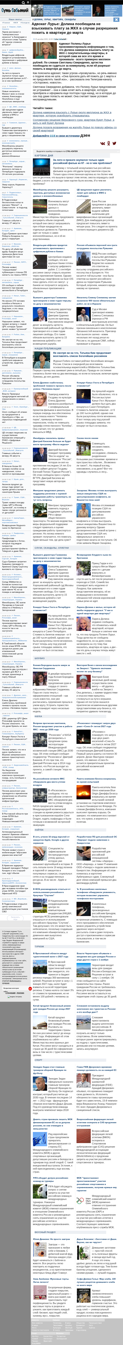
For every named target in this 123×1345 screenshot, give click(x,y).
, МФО (14, 107)
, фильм (17, 68)
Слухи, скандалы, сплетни (52, 548)
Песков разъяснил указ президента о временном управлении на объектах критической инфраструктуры (14, 796)
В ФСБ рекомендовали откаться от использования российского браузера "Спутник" (51, 892)
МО (15, 899)
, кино (23, 695)
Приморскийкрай (21, 389)
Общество (80, 1323)
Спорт (38, 1060)
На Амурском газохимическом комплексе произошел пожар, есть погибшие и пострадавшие (14, 775)
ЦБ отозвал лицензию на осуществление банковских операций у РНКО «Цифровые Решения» (14, 438)
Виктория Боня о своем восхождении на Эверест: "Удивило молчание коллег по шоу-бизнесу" (97, 668)
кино (11, 68)
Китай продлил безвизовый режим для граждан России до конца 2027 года (52, 1009)
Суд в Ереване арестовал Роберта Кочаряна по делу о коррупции (15, 236)
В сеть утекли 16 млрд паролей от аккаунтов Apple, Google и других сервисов (51, 840)
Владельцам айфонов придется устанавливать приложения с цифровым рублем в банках (50, 248)
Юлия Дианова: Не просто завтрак (51, 1239)
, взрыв (21, 161)
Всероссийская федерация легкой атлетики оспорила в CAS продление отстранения (96, 1122)
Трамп (16, 497)
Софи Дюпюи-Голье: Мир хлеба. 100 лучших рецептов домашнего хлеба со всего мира (96, 1282)
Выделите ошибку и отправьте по (57, 151)
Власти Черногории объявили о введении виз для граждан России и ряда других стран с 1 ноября (96, 956)
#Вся (15, 22)
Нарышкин (18, 316)
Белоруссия (62, 1339)
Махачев (17, 244)
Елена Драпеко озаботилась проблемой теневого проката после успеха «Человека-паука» (52, 386)
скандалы (70, 19)
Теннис (35, 1341)
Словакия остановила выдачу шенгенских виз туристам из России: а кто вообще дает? (96, 1009)
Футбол (35, 1336)
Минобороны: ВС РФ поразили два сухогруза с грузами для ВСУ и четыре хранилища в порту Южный (14, 672)
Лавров (12, 27)
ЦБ (10, 107)
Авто (91, 1325)
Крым (16, 479)
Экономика (57, 1325)
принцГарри (19, 518)
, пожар (11, 767)
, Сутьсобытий (8, 218)
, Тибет (22, 296)
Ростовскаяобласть (10, 809)
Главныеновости (21, 215)
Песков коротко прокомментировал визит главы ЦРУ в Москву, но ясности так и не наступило (14, 626)
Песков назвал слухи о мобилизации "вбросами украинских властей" (14, 852)
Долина (38, 19)
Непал (16, 296)
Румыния (17, 371)
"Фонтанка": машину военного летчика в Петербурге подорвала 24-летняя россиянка (83, 10)
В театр (56, 1330)
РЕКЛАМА (20, 993)
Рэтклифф (18, 713)
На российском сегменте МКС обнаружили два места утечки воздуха (49, 782)
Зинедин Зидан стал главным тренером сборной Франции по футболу (49, 1070)
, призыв (23, 141)
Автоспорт (48, 1339)
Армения (17, 228)
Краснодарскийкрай (10, 881)
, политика (18, 847)
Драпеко (17, 695)
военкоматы (14, 141)
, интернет (11, 391)
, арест (12, 231)
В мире (35, 1325)
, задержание (14, 863)
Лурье (47, 19)
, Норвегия (22, 179)
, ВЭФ (4, 391)
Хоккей (35, 1339)
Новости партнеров (40, 1330)
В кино (68, 1323)
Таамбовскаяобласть (11, 638)
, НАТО (23, 262)
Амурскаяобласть (21, 765)
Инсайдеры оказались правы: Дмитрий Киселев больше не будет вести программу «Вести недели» (52, 441)
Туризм (39, 946)
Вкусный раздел (45, 1232)
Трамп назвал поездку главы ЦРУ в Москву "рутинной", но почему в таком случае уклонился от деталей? (14, 507)
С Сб (60, 39)
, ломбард (22, 107)
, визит (14, 318)
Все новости (37, 1323)
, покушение (13, 355)
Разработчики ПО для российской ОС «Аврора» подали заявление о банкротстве (97, 840)
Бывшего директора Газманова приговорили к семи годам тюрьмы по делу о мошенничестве (52, 300)
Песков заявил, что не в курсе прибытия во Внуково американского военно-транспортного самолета (14, 754)
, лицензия (23, 430)
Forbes (16, 334)
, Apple (10, 52)
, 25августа (19, 684)
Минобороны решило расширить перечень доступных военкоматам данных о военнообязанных (14, 151)
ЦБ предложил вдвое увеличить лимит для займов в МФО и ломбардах (94, 193)
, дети (21, 479)
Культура (57, 1328)
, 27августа (19, 218)
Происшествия (95, 1323)
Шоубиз (40, 658)
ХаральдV (13, 179)
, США (18, 27)
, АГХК (4, 767)
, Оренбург (23, 407)
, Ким (22, 334)
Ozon (16, 407)
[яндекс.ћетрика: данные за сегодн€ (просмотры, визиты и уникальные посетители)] (15, 997)
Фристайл (48, 1341)
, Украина (18, 600)
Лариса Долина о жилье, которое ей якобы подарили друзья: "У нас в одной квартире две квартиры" (96, 610)
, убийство (14, 246)
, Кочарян (13, 559)
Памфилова (19, 533)
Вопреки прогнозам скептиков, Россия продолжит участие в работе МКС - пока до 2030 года (52, 726)
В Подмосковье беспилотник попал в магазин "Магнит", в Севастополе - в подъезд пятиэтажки (14, 205)
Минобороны (19, 597)
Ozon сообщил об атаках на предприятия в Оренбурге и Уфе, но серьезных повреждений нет (14, 417)
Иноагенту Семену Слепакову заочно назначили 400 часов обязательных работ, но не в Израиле (96, 300)
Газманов (13, 123)
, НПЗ (21, 809)
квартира (58, 19)
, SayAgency (19, 734)
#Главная (6, 22)
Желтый (68, 1328)
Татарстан (61, 1336)
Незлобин (13, 86)
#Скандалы (25, 22)
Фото (34, 1328)
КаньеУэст (18, 731)
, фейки (12, 535)
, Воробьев (21, 899)
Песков (17, 262)
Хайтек (39, 830)
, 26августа (19, 450)
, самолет (6, 715)
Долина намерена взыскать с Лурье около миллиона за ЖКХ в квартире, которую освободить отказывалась (72, 114)
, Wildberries (22, 641)
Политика (57, 1323)
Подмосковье (15, 192)
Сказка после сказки (87, 438)
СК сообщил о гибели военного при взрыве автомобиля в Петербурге (15, 288)
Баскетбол (48, 1336)
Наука (38, 716)
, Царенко (22, 123)
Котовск (17, 574)
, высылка (16, 373)
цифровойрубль (16, 50)
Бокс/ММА (36, 1343)
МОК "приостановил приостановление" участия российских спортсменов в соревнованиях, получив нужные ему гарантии (97, 1184)
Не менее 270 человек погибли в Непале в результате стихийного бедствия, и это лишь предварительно (13, 306)
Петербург (13, 161)
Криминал (80, 1325)
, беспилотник (21, 788)
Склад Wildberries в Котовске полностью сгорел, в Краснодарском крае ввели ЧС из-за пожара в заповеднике (14, 587)
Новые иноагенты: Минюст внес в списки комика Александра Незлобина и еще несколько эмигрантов (13, 96)
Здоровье (69, 1330)
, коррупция (14, 829)
